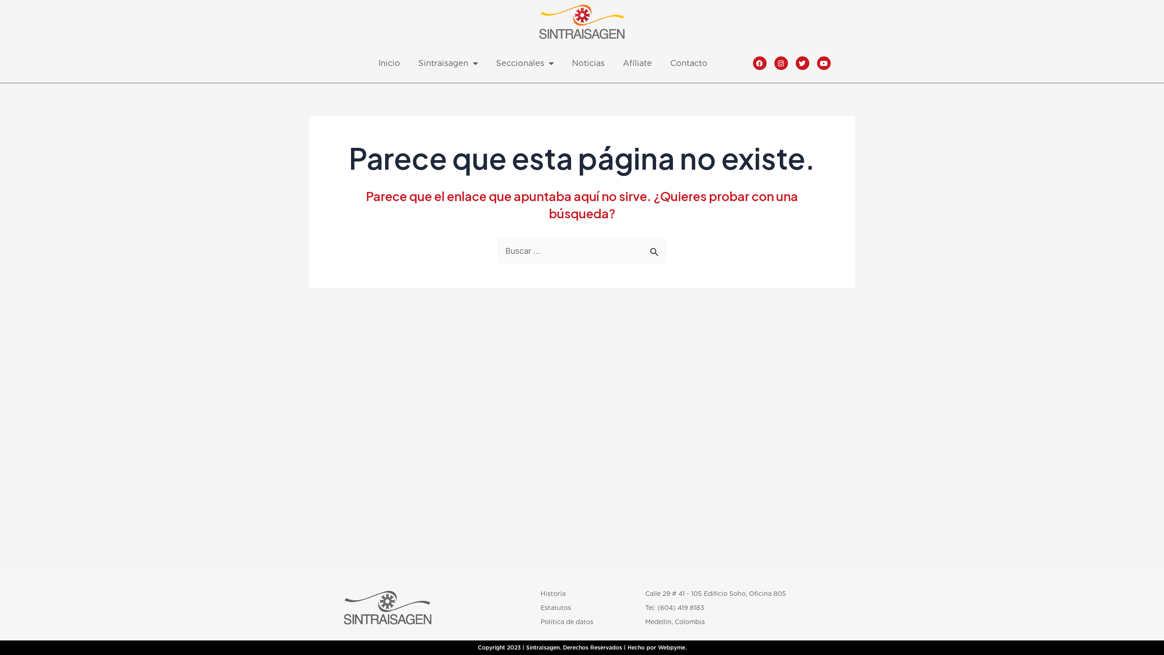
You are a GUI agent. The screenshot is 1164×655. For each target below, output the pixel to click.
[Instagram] (781, 63)
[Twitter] (802, 63)
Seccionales (520, 63)
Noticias (588, 63)
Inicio (389, 63)
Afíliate (637, 63)
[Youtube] (824, 63)
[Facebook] (760, 63)
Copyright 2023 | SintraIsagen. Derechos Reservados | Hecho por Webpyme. (582, 647)
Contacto (688, 63)
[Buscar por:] (582, 251)
